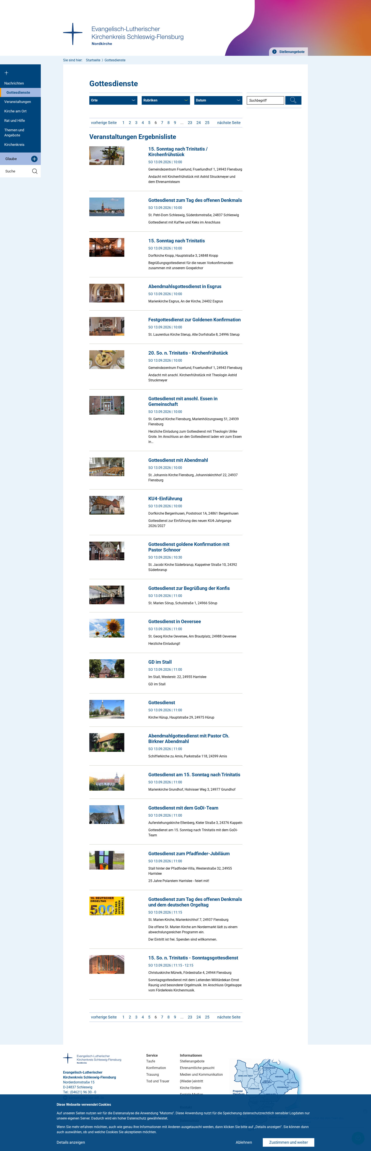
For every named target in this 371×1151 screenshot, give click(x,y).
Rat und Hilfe (14, 120)
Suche (10, 171)
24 (198, 122)
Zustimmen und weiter (288, 1142)
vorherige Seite (104, 122)
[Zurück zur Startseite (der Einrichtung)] (20, 71)
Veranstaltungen (17, 102)
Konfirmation (156, 1068)
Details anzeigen (71, 1142)
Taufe (150, 1061)
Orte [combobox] (94, 100)
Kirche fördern (190, 1088)
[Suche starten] (293, 100)
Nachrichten (14, 83)
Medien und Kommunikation (201, 1074)
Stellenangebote (291, 52)
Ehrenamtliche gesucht (197, 1068)
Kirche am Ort (15, 111)
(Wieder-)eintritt (191, 1081)
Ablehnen (244, 1142)
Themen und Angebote (14, 132)
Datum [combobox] (201, 100)
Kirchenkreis (14, 144)
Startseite (93, 60)
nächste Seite (229, 122)
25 (207, 122)
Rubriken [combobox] (150, 100)
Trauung (152, 1074)
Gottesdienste (18, 92)
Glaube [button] (11, 159)
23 (190, 122)
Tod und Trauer (157, 1081)
